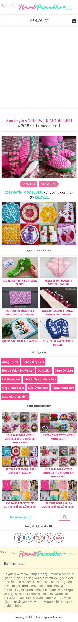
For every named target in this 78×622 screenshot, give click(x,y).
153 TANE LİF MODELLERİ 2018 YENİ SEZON (20, 471)
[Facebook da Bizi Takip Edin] (19, 538)
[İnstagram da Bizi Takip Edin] (39, 538)
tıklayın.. (42, 197)
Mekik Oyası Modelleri (40, 379)
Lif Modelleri (11, 379)
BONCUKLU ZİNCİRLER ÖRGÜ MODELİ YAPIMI (20, 312)
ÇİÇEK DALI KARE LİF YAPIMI (20, 341)
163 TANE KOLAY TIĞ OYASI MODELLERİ (58, 437)
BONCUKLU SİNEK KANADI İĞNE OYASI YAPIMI (58, 312)
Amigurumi (10, 362)
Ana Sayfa (15, 120)
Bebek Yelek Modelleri (17, 370)
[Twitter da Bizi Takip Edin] (29, 538)
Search (64, 517)
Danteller (44, 370)
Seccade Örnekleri (15, 397)
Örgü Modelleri (13, 388)
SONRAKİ (48, 184)
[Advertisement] (39, 66)
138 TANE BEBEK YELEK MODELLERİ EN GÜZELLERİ (20, 505)
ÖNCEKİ (29, 184)
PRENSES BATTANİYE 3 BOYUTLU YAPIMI (58, 282)
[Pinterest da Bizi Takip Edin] (49, 538)
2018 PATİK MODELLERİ (50, 120)
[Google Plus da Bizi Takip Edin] (59, 538)
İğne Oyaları (64, 370)
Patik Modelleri (63, 388)
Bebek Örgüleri (33, 362)
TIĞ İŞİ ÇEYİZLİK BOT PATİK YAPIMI (20, 282)
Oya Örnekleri (38, 388)
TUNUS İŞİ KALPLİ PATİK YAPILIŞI (58, 343)
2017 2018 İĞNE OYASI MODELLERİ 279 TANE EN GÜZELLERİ (19, 439)
